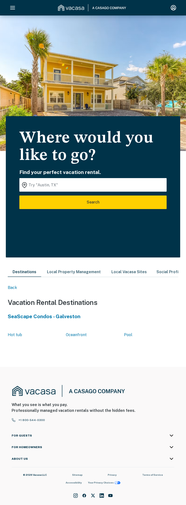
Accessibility (74, 482)
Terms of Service (152, 474)
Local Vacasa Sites (129, 272)
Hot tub (15, 334)
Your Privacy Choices (101, 482)
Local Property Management (74, 272)
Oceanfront (76, 334)
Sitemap (77, 474)
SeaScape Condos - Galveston (44, 316)
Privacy (112, 474)
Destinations (24, 272)
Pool (128, 334)
